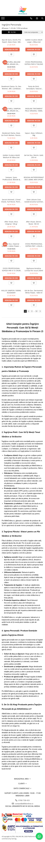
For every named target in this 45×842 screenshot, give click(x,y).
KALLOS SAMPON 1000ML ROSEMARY (11, 291)
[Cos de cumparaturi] (36, 18)
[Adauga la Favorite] (11, 54)
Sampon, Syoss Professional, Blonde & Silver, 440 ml (11, 178)
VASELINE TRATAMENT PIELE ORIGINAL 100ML (34, 109)
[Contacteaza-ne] (31, 18)
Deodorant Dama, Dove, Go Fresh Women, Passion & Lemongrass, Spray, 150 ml (11, 134)
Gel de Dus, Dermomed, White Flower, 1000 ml (34, 291)
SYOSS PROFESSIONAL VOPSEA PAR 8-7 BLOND (34, 63)
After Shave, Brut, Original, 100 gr (11, 223)
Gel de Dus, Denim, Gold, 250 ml (34, 156)
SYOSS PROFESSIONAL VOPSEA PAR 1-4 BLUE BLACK (33, 245)
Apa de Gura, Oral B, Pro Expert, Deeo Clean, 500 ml (11, 41)
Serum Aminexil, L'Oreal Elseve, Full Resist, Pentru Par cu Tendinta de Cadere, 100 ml (11, 200)
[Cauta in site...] (42, 18)
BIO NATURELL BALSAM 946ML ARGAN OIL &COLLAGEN (11, 63)
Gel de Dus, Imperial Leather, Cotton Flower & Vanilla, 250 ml (11, 245)
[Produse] (3, 19)
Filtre (13, 32)
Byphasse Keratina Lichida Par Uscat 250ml (34, 269)
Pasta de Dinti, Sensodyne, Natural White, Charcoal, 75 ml (33, 87)
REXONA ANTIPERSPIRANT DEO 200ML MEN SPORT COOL (34, 178)
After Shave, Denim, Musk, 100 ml (33, 223)
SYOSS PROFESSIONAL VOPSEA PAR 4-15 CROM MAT (11, 269)
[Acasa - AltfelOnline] (22, 10)
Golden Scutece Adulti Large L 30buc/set (33, 41)
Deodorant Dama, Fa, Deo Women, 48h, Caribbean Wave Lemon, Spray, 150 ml (11, 87)
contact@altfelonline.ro (23, 803)
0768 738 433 (24, 800)
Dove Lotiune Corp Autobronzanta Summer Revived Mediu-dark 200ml (33, 200)
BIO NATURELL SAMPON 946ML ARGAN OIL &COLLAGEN (11, 109)
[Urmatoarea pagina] (40, 311)
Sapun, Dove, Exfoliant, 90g (34, 134)
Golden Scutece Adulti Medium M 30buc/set (11, 156)
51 (37, 311)
